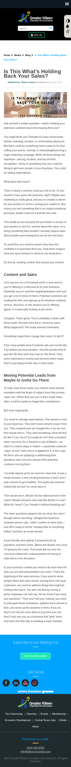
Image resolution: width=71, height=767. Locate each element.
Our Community (14, 713)
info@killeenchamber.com (35, 751)
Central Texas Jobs (45, 720)
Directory (32, 713)
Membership (59, 713)
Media (17, 55)
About (35, 726)
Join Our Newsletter (35, 656)
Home (7, 55)
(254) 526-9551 (36, 747)
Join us (38, 35)
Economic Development (18, 720)
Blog (28, 55)
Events (44, 713)
